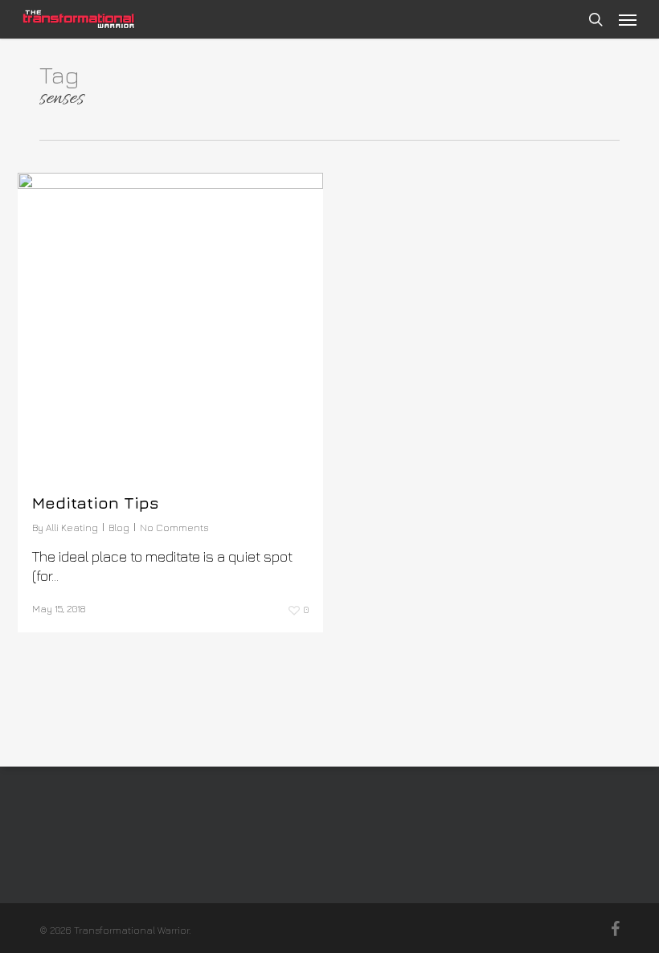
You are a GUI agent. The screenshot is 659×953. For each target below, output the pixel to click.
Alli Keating (72, 527)
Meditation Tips (95, 502)
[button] (627, 19)
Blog (118, 527)
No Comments (174, 527)
